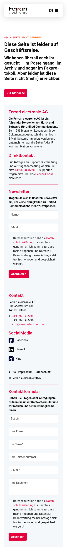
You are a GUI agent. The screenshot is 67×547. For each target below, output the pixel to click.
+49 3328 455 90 (23, 316)
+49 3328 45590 (25, 170)
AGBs (12, 372)
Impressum (25, 372)
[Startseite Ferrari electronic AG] (18, 12)
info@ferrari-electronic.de (28, 324)
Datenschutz (43, 372)
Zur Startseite (16, 93)
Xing (18, 358)
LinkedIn (21, 349)
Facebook (22, 340)
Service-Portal (44, 174)
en (51, 10)
